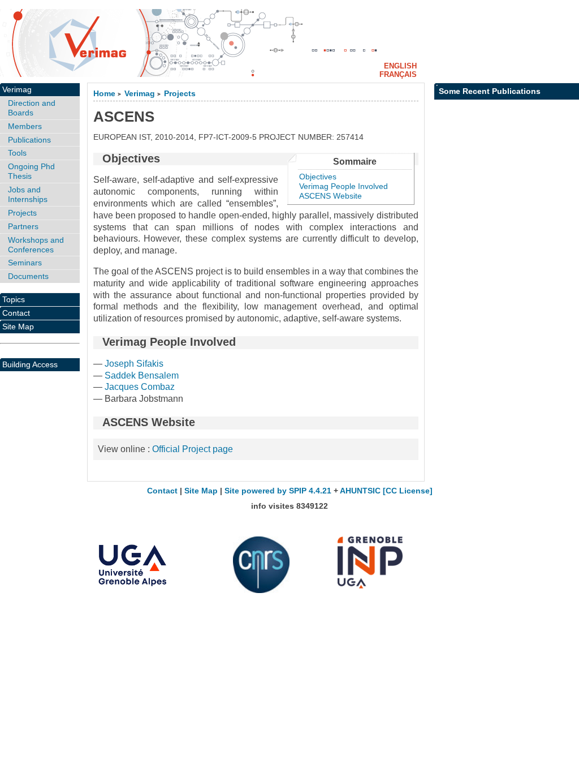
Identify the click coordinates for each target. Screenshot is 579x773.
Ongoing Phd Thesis (31, 171)
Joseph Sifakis (134, 363)
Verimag (139, 93)
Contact (16, 312)
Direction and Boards (31, 107)
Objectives (317, 176)
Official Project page (192, 449)
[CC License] (408, 491)
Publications (29, 139)
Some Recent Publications (490, 91)
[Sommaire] (97, 158)
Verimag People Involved (343, 186)
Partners (23, 226)
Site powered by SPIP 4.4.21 (277, 491)
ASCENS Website (330, 195)
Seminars (25, 262)
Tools (17, 152)
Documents (28, 276)
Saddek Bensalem (142, 375)
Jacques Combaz (140, 387)
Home (104, 93)
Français (398, 74)
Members (25, 126)
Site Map (18, 326)
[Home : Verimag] (289, 43)
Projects (180, 93)
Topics (13, 299)
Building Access (30, 364)
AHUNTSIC (360, 491)
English (400, 66)
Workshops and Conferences (36, 244)
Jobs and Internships (27, 194)
